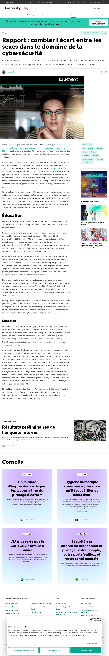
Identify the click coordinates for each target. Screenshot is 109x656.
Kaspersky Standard (11, 603)
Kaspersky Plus (10, 607)
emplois (99, 148)
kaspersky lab (87, 159)
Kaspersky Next (61, 603)
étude (85, 152)
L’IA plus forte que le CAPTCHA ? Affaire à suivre (27, 546)
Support (45, 15)
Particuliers (32, 2)
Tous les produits (36, 612)
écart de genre (88, 148)
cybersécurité (9, 33)
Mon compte (97, 8)
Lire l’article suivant (11, 421)
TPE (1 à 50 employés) (47, 2)
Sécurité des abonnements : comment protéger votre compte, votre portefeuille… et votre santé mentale (81, 550)
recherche (99, 159)
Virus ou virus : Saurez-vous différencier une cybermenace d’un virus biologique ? (92, 245)
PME (57, 598)
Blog (72, 15)
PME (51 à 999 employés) (66, 2)
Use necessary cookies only (23, 650)
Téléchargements (33, 15)
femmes (86, 156)
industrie (96, 156)
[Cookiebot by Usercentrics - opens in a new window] (91, 619)
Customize (53, 650)
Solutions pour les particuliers (16, 598)
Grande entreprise (88, 598)
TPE (32, 598)
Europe (93, 152)
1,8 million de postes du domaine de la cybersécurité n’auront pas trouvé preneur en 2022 (35, 148)
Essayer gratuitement (98, 22)
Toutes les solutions (12, 613)
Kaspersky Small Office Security (41, 603)
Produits (8, 15)
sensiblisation (87, 163)
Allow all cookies (85, 650)
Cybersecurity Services (88, 607)
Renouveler (20, 15)
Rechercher (105, 33)
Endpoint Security (87, 615)
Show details (92, 644)
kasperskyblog (11, 72)
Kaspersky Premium (11, 610)
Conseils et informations (59, 15)
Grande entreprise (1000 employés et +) (90, 2)
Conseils (28, 474)
